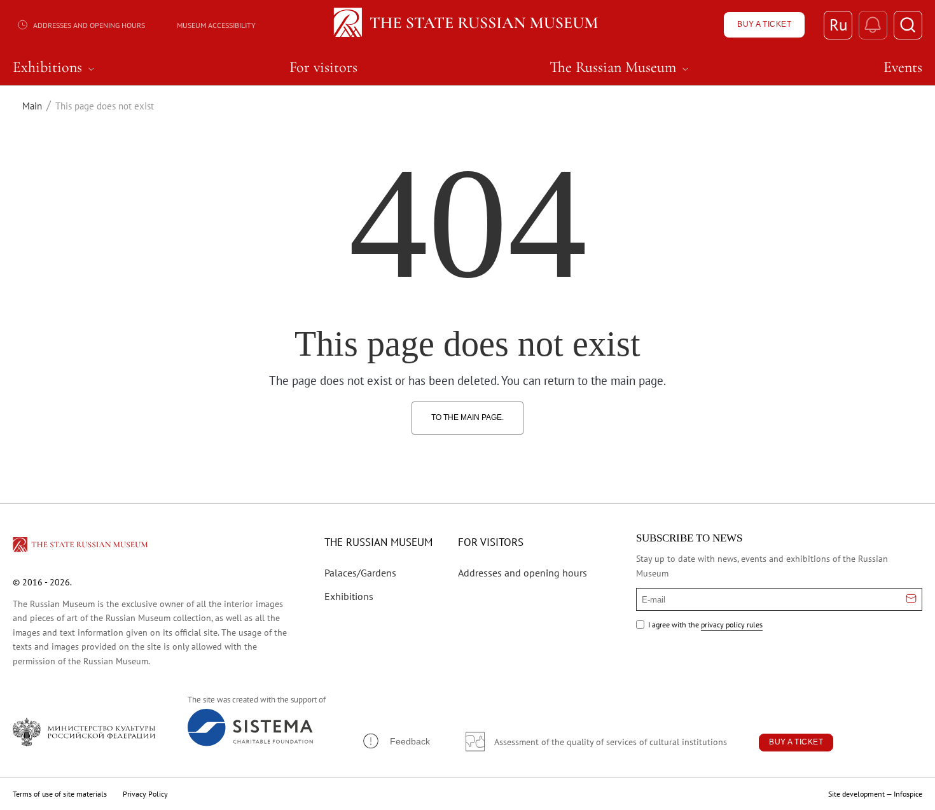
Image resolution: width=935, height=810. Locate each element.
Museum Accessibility (216, 25)
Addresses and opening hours (89, 25)
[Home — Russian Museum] (467, 25)
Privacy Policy (145, 794)
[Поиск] (908, 25)
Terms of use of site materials (60, 794)
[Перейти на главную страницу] (81, 546)
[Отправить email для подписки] (911, 599)
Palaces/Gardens (360, 572)
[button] (395, 740)
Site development (856, 794)
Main (32, 106)
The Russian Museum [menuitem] (621, 67)
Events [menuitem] (902, 67)
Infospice (908, 794)
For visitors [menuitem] (323, 67)
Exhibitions (348, 596)
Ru (838, 25)
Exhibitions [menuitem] (55, 67)
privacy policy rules (732, 624)
